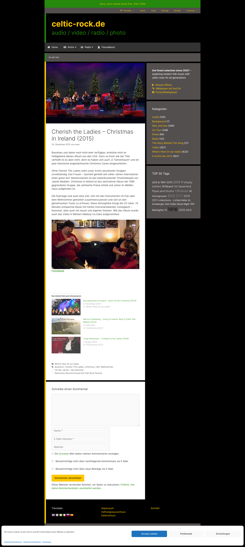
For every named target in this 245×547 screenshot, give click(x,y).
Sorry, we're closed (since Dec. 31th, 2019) (122, 3)
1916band (167, 186)
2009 (181, 210)
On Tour (156, 130)
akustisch (59, 367)
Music (142, 10)
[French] (57, 515)
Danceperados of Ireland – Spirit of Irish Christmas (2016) (109, 300)
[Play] (95, 244)
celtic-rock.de (78, 23)
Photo (155, 134)
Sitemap (164, 10)
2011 (179, 196)
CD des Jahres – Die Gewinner (69, 370)
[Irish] (60, 515)
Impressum (47, 542)
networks (190, 10)
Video (155, 147)
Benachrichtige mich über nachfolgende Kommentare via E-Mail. (92, 461)
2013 (171, 196)
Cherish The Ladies (74, 367)
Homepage (58, 270)
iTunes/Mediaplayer (166, 92)
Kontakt (177, 10)
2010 (187, 196)
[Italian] (64, 515)
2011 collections (161, 200)
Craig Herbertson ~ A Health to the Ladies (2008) (106, 338)
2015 (154, 182)
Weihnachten (107, 367)
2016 (176, 182)
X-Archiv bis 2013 (162, 156)
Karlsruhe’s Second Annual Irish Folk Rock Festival (78, 373)
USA (97, 367)
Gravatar (64, 453)
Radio (155, 138)
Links (153, 10)
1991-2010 (166, 182)
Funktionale (186, 533)
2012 (189, 210)
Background (159, 121)
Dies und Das (159, 125)
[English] (53, 515)
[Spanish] (71, 515)
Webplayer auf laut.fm (168, 88)
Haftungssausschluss (113, 511)
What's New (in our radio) (67, 364)
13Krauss (181, 191)
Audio (155, 117)
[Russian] (68, 515)
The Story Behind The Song (167, 143)
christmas (89, 367)
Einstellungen (223, 533)
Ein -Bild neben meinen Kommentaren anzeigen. (87, 453)
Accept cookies (149, 533)
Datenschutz (108, 515)
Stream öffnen (163, 85)
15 (165, 210)
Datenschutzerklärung (13, 542)
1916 (173, 209)
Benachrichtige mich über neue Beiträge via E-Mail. (85, 468)
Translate (127, 10)
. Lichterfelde (179, 200)
